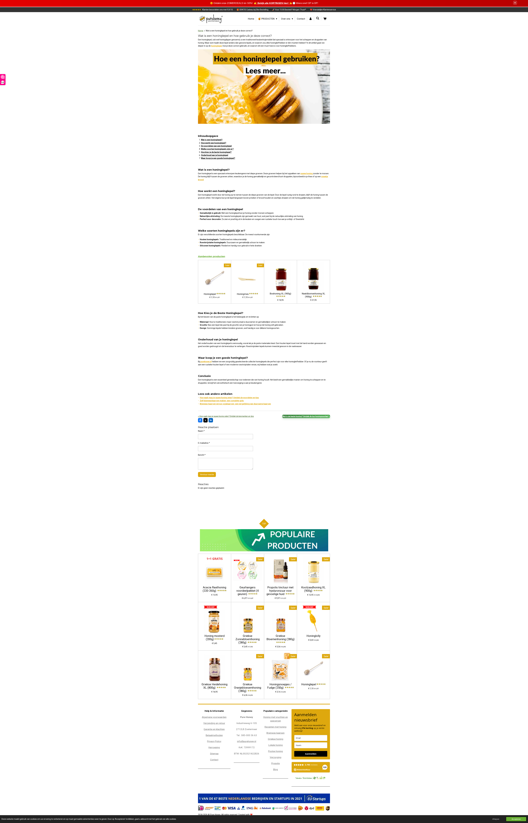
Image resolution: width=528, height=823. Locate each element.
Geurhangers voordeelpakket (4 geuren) (247, 591)
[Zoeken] (317, 18)
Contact (214, 759)
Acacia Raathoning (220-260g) (214, 589)
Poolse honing (275, 751)
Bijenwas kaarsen (275, 733)
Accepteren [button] (516, 819)
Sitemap (214, 753)
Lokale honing (275, 745)
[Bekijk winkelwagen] (324, 18)
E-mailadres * (204, 443)
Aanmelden (310, 754)
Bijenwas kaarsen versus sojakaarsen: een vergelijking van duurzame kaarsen (235, 404)
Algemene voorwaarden (214, 717)
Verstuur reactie (207, 474)
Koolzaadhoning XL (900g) (313, 589)
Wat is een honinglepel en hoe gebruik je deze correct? (229, 31)
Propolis (275, 763)
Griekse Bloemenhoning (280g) (280, 637)
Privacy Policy (214, 741)
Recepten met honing (275, 727)
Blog (275, 769)
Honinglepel (210, 294)
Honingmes (243, 294)
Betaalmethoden (214, 735)
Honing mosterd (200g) (214, 637)
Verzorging (275, 757)
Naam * (201, 431)
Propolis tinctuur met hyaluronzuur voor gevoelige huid (280, 591)
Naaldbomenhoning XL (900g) (313, 295)
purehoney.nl (206, 361)
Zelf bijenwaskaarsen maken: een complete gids (222, 401)
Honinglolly (313, 636)
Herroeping (214, 747)
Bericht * (202, 455)
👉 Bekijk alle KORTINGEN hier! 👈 (273, 3)
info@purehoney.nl (246, 741)
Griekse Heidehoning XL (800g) (214, 686)
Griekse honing (275, 739)
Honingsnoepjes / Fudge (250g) (279, 686)
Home (200, 31)
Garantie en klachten (214, 729)
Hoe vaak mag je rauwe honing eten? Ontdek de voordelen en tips (229, 398)
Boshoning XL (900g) (280, 293)
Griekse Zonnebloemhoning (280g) (248, 639)
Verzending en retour (214, 723)
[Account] (310, 18)
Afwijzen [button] (495, 819)
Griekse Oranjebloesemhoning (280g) (247, 688)
